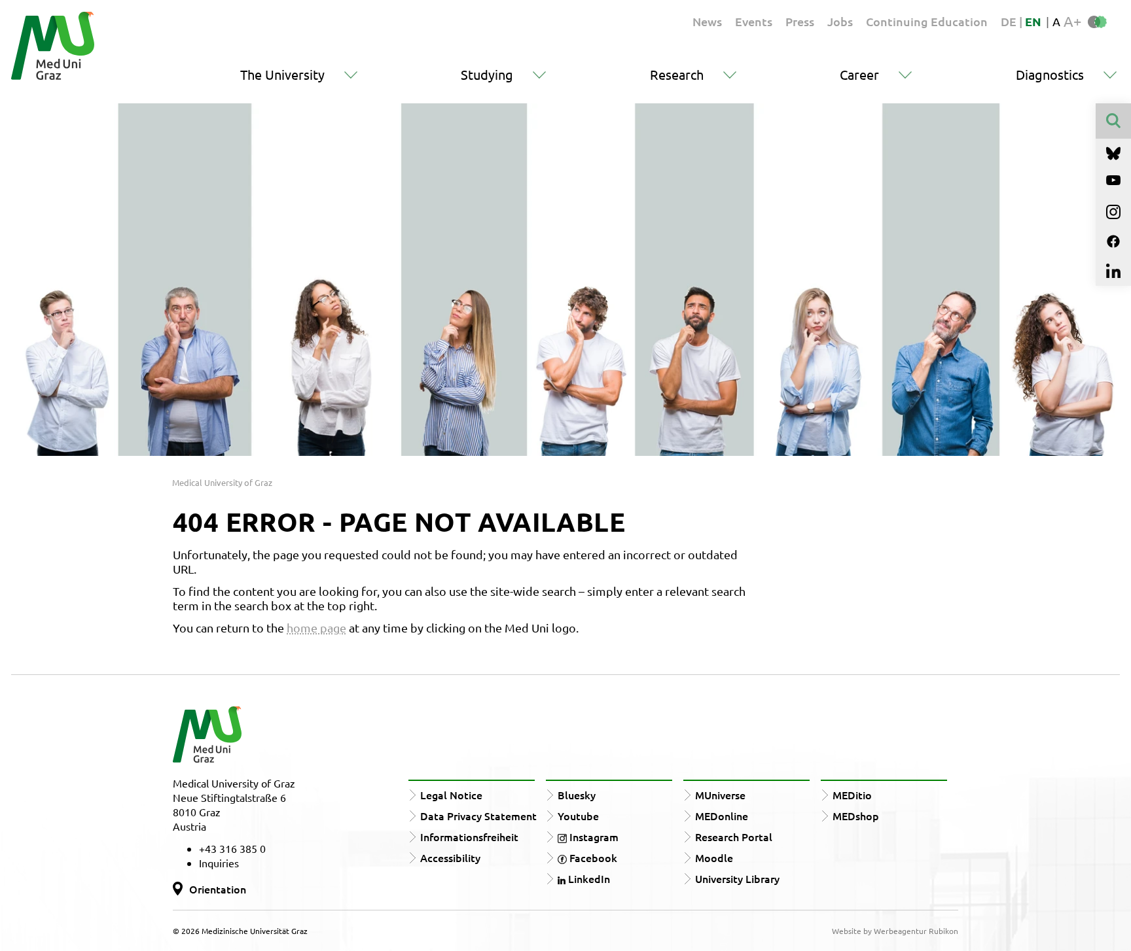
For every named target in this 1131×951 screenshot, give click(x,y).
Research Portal (733, 836)
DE (1010, 21)
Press (799, 21)
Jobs (840, 21)
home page (316, 627)
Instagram (593, 836)
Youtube (578, 815)
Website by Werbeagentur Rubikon (895, 930)
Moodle (714, 857)
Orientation (217, 889)
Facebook (592, 857)
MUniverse (720, 794)
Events (753, 21)
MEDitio (852, 794)
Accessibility (450, 857)
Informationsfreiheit (469, 836)
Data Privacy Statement (478, 815)
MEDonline (721, 815)
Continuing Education (927, 21)
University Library (737, 878)
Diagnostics (1050, 74)
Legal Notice (451, 794)
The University (282, 74)
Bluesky (577, 794)
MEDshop (856, 815)
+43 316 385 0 (232, 848)
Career (859, 74)
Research (677, 74)
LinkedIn (588, 878)
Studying (487, 74)
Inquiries (219, 862)
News (707, 21)
